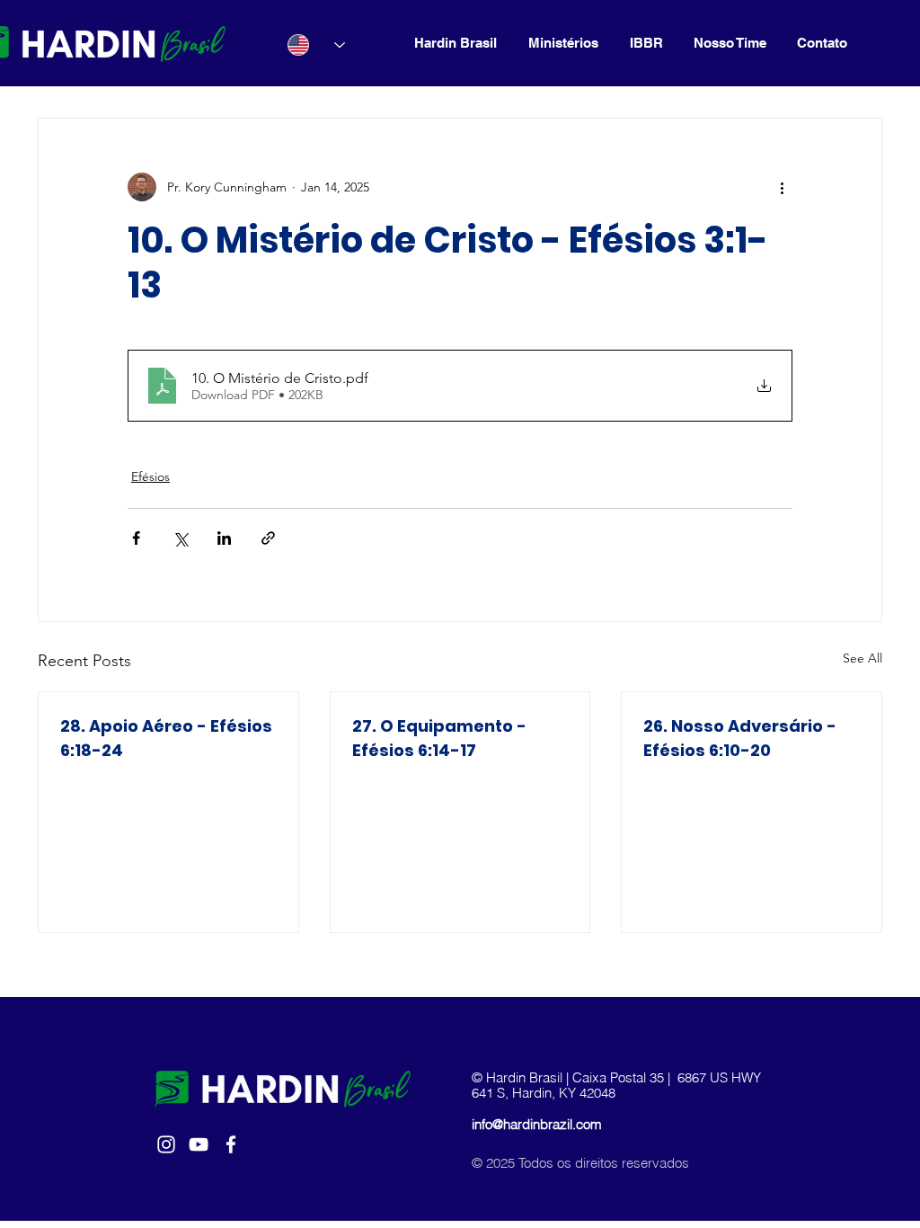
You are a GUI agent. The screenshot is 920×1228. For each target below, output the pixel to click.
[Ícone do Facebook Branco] (231, 1144)
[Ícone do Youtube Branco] (198, 1144)
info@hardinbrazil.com (537, 1124)
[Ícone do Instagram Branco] (166, 1144)
